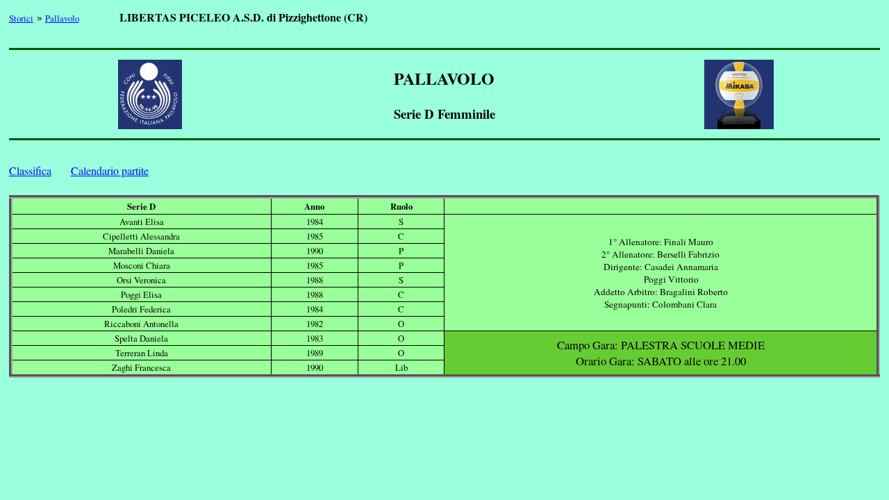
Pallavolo (62, 18)
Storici (21, 18)
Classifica (30, 170)
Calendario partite (110, 170)
